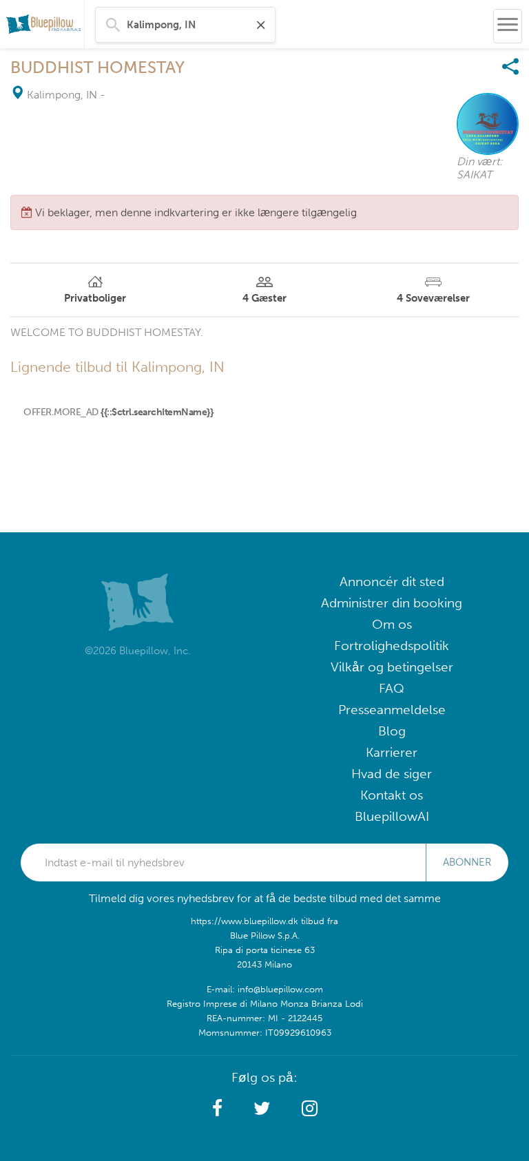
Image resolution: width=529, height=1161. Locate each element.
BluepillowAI (392, 816)
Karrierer (391, 752)
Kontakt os (391, 795)
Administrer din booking (391, 603)
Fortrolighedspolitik (391, 645)
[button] (217, 1109)
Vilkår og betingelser (392, 667)
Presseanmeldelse (392, 710)
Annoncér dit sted (392, 581)
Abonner (467, 862)
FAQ (391, 688)
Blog (392, 731)
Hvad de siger (391, 774)
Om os (392, 624)
